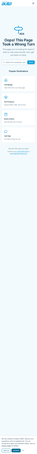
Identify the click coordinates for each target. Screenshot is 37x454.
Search (31, 62)
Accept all (16, 450)
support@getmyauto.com (18, 153)
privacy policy (6, 446)
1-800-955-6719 (22, 151)
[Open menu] (33, 3)
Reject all (6, 450)
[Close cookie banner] (23, 450)
